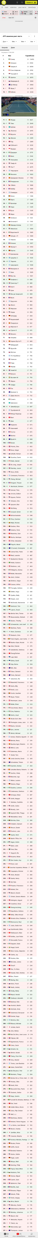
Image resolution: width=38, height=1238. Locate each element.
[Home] (2, 7)
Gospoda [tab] (5, 47)
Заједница (31, 1236)
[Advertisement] (19, 27)
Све (11, 17)
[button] (22, 2)
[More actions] (35, 36)
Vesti (6, 7)
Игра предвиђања (19, 1236)
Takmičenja (32, 7)
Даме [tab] (13, 47)
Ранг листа (22, 7)
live (3, 17)
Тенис (6, 1236)
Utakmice (13, 7)
